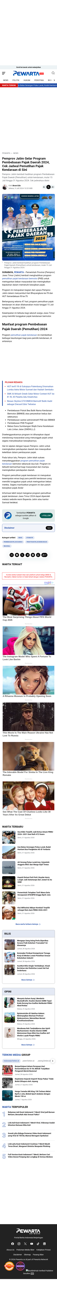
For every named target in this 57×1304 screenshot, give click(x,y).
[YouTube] (31, 1243)
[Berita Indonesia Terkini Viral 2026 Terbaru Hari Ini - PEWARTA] (28, 73)
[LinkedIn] (44, 1243)
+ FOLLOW (46, 515)
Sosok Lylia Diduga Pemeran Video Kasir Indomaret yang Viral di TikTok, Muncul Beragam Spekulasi (29, 1134)
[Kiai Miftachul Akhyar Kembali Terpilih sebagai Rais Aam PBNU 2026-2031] (8, 913)
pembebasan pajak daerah (13, 542)
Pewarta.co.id (21, 1259)
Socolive (26, 1273)
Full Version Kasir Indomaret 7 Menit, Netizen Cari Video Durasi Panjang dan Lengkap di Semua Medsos (30, 1155)
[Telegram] (27, 555)
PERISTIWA (39, 80)
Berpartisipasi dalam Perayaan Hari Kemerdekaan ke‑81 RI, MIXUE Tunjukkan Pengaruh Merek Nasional (32, 1068)
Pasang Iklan (38, 1255)
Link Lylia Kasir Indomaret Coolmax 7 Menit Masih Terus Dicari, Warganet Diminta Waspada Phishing (29, 1145)
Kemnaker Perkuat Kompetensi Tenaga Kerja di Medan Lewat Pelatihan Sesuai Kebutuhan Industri (33, 955)
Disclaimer (17, 1255)
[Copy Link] (12, 555)
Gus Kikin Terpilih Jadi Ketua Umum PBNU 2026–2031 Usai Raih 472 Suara (35, 833)
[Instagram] (19, 1243)
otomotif (29, 537)
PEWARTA (19, 272)
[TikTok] (38, 1243)
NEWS (5, 80)
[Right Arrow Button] (53, 80)
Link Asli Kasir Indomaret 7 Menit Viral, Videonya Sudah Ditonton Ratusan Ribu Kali (31, 1124)
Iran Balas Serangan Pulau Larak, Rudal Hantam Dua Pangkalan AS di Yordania (34, 848)
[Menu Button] (3, 73)
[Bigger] (53, 187)
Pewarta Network (41, 1259)
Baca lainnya (26, 980)
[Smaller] (44, 187)
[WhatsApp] (38, 555)
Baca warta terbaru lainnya (27, 924)
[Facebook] (17, 555)
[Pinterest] (33, 555)
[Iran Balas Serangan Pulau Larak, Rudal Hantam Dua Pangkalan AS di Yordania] (8, 852)
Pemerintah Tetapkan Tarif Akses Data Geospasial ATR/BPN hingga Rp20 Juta (34, 893)
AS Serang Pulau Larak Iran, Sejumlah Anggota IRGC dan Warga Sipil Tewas (33, 863)
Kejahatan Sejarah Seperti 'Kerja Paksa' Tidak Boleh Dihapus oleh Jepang (34, 1080)
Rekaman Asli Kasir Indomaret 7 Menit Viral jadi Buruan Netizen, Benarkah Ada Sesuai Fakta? (31, 1113)
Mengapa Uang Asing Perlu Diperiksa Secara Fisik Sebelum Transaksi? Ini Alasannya (32, 943)
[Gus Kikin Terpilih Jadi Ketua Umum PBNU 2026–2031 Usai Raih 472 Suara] (8, 837)
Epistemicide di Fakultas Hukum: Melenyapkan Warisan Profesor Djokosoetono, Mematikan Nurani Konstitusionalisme (31, 1017)
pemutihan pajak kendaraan (24, 335)
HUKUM (27, 80)
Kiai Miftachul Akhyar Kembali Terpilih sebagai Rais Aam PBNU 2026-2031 (33, 909)
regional (7, 546)
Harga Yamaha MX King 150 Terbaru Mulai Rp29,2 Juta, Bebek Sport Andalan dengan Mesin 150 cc (33, 1093)
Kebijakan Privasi (43, 1250)
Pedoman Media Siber (25, 1250)
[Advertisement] (28, 28)
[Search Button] (53, 73)
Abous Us (10, 1250)
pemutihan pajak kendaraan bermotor (19, 278)
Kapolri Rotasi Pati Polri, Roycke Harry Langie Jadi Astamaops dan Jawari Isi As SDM (34, 879)
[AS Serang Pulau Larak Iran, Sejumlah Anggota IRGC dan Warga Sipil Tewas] (8, 867)
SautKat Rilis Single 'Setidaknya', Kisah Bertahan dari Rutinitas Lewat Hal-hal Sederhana (33, 968)
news (20, 537)
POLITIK (15, 80)
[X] (22, 555)
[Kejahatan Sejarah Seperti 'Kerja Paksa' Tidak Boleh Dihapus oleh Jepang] (7, 1083)
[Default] (48, 187)
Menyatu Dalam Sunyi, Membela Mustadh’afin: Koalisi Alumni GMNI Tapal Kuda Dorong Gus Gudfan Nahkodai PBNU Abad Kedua (34, 1002)
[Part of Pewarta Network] (28, 1231)
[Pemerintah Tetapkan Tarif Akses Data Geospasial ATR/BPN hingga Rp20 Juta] (8, 897)
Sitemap (27, 1255)
